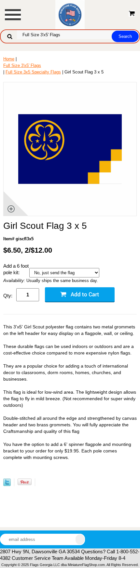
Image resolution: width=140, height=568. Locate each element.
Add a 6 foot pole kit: (16, 269)
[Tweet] (7, 484)
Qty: (7, 295)
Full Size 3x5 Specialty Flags (33, 72)
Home (8, 58)
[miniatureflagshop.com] (70, 14)
